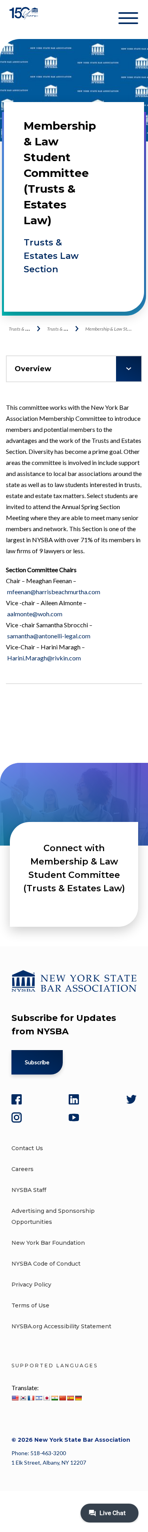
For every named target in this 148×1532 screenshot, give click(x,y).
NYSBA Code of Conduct (46, 1263)
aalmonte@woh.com (34, 613)
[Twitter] (131, 1099)
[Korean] (22, 1398)
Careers (22, 1169)
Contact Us (27, 1148)
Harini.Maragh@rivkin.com (44, 658)
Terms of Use (30, 1305)
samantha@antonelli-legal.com (48, 636)
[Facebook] (16, 1099)
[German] (78, 1398)
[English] (15, 1398)
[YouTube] (74, 1117)
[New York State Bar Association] (24, 19)
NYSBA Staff (28, 1190)
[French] (30, 1398)
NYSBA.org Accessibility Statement (61, 1326)
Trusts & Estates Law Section (51, 256)
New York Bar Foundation (48, 1242)
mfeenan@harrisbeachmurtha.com (53, 591)
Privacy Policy (31, 1284)
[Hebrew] (38, 1398)
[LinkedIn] (74, 1099)
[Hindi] (54, 1398)
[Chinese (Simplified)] (62, 1398)
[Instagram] (16, 1117)
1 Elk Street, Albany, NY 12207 (48, 1462)
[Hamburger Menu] (128, 20)
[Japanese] (46, 1398)
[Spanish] (70, 1398)
